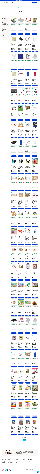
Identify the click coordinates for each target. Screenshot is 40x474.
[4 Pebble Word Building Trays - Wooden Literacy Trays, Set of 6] (35, 266)
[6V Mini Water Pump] (21, 354)
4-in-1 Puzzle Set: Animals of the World (13, 291)
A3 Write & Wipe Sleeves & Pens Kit (27, 463)
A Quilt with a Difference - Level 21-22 (34, 428)
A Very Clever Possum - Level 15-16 (27, 446)
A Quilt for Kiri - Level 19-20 (27, 428)
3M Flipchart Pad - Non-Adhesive (27, 272)
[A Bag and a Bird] (21, 371)
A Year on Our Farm (13, 462)
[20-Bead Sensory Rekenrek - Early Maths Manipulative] (14, 125)
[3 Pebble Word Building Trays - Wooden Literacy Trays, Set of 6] (21, 195)
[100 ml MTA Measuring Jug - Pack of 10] (35, 39)
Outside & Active (4, 33)
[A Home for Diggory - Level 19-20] (21, 388)
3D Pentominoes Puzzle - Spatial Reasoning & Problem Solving (27, 238)
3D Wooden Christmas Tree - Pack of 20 (20, 272)
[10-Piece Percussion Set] (28, 39)
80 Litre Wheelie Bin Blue (34, 360)
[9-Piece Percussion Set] (14, 371)
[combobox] (21, 2)
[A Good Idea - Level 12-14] (14, 388)
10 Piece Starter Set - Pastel (14, 45)
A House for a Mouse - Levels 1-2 (27, 394)
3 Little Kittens (34, 166)
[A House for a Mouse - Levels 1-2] (28, 388)
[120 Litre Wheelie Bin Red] (35, 74)
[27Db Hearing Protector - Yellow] (28, 161)
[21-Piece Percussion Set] (35, 125)
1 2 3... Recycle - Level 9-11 (13, 26)
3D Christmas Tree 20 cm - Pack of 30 (27, 219)
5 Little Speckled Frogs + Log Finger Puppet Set (34, 309)
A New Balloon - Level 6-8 (27, 410)
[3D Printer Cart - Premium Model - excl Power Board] (35, 231)
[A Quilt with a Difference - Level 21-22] (35, 422)
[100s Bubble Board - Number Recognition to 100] (21, 56)
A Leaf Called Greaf (34, 393)
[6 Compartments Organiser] (28, 320)
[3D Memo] (21, 231)
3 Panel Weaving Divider (34, 184)
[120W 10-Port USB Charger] (14, 91)
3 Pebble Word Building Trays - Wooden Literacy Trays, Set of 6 (20, 202)
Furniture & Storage (4, 27)
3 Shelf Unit (26, 200)
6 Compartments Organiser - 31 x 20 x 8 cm (35, 327)
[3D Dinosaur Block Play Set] (35, 213)
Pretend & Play (3, 34)
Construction (3, 22)
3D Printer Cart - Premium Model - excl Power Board (34, 237)
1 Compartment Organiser (20, 26)
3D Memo (19, 236)
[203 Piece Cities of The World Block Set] (21, 125)
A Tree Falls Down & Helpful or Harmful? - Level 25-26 (13, 446)
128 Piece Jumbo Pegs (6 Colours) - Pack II (27, 97)
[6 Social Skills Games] (21, 338)
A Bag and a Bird (20, 376)
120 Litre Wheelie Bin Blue (27, 80)
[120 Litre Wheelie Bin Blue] (28, 74)
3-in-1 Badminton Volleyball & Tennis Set (34, 201)
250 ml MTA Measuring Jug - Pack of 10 (34, 149)
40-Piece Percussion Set (13, 308)
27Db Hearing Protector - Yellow (27, 167)
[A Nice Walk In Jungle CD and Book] (35, 404)
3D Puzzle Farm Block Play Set (13, 256)
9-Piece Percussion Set (13, 377)
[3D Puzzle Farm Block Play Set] (14, 250)
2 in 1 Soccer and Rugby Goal (20, 114)
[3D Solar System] (35, 250)
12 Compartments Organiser (34, 62)
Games (3, 28)
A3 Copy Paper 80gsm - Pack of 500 (20, 463)
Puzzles (3, 35)
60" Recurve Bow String (13, 360)
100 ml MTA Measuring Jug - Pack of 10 (34, 45)
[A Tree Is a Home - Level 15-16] (21, 439)
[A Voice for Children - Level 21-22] (35, 439)
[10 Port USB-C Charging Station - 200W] (21, 39)
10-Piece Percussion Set (28, 45)
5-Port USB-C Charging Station (13, 326)
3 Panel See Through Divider (21, 184)
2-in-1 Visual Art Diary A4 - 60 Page (34, 114)
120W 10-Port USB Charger (13, 97)
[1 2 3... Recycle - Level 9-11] (14, 20)
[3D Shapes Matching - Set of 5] (28, 250)
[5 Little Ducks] (21, 302)
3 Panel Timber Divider (27, 184)
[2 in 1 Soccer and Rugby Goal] (21, 108)
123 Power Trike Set (20, 96)
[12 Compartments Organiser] (35, 56)
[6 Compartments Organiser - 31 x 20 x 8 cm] (35, 320)
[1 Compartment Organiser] (21, 20)
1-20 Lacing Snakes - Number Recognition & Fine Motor (28, 27)
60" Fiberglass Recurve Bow (34, 344)
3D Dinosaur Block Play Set (34, 219)
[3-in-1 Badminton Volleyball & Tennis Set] (35, 195)
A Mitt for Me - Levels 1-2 (13, 410)
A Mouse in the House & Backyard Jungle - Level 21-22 (21, 411)
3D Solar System (34, 255)
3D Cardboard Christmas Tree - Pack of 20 (20, 220)
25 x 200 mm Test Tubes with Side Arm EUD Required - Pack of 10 (28, 149)
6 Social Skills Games (20, 344)
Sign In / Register (34, 2)
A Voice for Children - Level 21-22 (34, 445)
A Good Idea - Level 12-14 (13, 394)
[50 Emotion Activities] (21, 320)
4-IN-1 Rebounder (27, 290)
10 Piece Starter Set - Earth (34, 26)
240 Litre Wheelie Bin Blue (20, 148)
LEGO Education (4, 30)
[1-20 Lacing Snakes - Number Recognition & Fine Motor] (28, 20)
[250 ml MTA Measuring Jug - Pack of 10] (35, 142)
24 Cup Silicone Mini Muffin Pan (13, 148)
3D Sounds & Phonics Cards (13, 272)
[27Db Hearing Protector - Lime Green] (21, 161)
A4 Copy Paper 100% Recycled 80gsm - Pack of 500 (34, 464)
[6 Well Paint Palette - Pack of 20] (28, 338)
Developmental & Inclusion (5, 24)
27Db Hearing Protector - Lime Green (20, 167)
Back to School (4, 19)
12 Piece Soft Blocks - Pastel (14, 80)
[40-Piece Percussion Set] (14, 302)
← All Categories (4, 18)
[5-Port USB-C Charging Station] (14, 320)
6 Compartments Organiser (27, 326)
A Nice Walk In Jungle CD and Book (34, 410)
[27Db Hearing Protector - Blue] (14, 161)
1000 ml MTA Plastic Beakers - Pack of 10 (14, 62)
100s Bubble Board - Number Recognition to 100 (21, 63)
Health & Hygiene (4, 29)
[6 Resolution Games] (14, 338)
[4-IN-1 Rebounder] (28, 285)
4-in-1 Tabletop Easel (35, 290)
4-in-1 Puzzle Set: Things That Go (20, 291)
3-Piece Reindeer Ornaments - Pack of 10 (13, 220)
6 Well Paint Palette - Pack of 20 (27, 344)
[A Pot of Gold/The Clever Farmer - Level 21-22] (21, 422)
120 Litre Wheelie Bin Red (34, 80)
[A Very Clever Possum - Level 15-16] (28, 439)
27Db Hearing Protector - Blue (13, 167)
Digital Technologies (4, 25)
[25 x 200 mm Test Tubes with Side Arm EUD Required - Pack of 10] (28, 142)
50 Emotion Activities (19, 326)
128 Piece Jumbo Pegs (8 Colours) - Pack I (34, 97)
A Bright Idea (27, 376)
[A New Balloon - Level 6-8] (28, 404)
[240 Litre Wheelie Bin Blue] (21, 142)
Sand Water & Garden (4, 36)
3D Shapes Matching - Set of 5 (27, 256)
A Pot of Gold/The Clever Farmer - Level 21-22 (20, 428)
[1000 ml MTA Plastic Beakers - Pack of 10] (14, 56)
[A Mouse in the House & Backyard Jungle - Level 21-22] (21, 404)
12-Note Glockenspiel (20, 80)
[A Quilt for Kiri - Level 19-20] (28, 422)
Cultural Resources (4, 23)
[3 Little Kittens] (35, 161)
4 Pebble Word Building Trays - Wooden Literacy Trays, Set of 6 (34, 273)
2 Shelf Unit (26, 113)
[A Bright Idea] (28, 371)
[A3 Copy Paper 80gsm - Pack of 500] (21, 457)
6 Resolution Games (14, 343)
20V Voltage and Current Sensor (27, 131)
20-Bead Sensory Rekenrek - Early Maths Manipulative (13, 131)
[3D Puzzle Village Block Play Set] (21, 250)
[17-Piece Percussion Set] (14, 108)
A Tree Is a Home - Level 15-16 (20, 445)
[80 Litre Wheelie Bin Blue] (35, 354)
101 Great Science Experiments (27, 62)
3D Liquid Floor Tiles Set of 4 (13, 237)
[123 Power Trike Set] (21, 91)
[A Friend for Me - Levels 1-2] (35, 371)
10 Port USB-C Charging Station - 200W (20, 45)
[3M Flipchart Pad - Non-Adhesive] (28, 266)
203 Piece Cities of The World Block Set (21, 131)
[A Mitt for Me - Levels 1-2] (14, 404)
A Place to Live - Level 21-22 (13, 428)
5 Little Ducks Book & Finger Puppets (27, 308)
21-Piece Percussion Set (35, 131)
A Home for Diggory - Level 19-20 (20, 394)
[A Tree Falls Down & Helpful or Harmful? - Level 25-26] (14, 439)
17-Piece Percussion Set (14, 114)
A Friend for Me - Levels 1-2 (34, 377)
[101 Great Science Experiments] (28, 56)
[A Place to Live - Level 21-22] (14, 422)
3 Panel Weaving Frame (13, 201)
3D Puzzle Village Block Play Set (20, 256)
